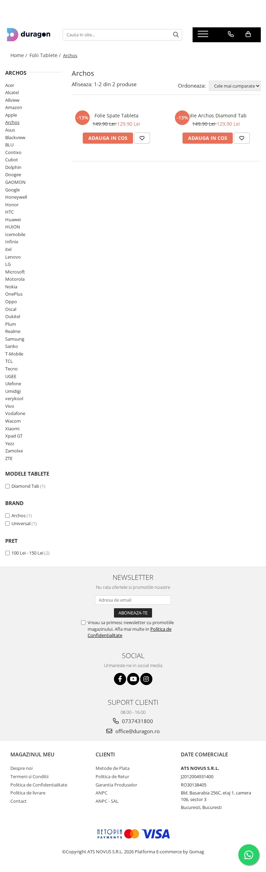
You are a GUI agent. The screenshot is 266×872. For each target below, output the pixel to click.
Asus (10, 130)
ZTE (8, 458)
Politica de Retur (112, 776)
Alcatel (12, 92)
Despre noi (21, 768)
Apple (11, 115)
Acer (9, 85)
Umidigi (13, 391)
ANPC (101, 793)
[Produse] (204, 36)
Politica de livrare (27, 793)
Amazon (13, 107)
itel (8, 249)
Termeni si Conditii (29, 776)
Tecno (11, 369)
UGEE (10, 376)
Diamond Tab (25, 486)
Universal (20, 523)
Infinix (11, 242)
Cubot (11, 159)
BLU (9, 145)
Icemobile (15, 234)
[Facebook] (120, 679)
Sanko (11, 346)
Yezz (9, 443)
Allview (12, 100)
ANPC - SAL (107, 801)
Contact (18, 801)
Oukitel (12, 316)
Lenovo (13, 257)
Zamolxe (14, 451)
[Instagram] (146, 679)
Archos (12, 122)
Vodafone (15, 413)
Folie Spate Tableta (117, 115)
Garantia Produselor (116, 785)
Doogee (13, 174)
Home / (19, 55)
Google (12, 190)
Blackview (15, 137)
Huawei (13, 219)
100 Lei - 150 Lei (27, 553)
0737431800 (137, 721)
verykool (14, 398)
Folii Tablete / (45, 55)
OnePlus (14, 294)
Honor (12, 204)
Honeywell (16, 197)
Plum (10, 324)
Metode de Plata (113, 768)
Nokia (11, 287)
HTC (9, 212)
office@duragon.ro (137, 731)
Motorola (15, 279)
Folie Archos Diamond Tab (216, 115)
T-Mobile (14, 354)
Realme (12, 331)
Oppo (11, 301)
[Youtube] (133, 679)
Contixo (13, 152)
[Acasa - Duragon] (28, 34)
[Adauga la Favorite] (142, 138)
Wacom (13, 421)
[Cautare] (176, 35)
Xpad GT (14, 436)
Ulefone (13, 383)
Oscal (10, 309)
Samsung (14, 339)
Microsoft (15, 272)
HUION (12, 227)
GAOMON (15, 182)
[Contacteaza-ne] (231, 34)
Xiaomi (12, 428)
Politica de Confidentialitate (38, 785)
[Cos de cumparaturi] (248, 34)
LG (8, 264)
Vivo (9, 406)
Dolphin (13, 167)
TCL (9, 361)
